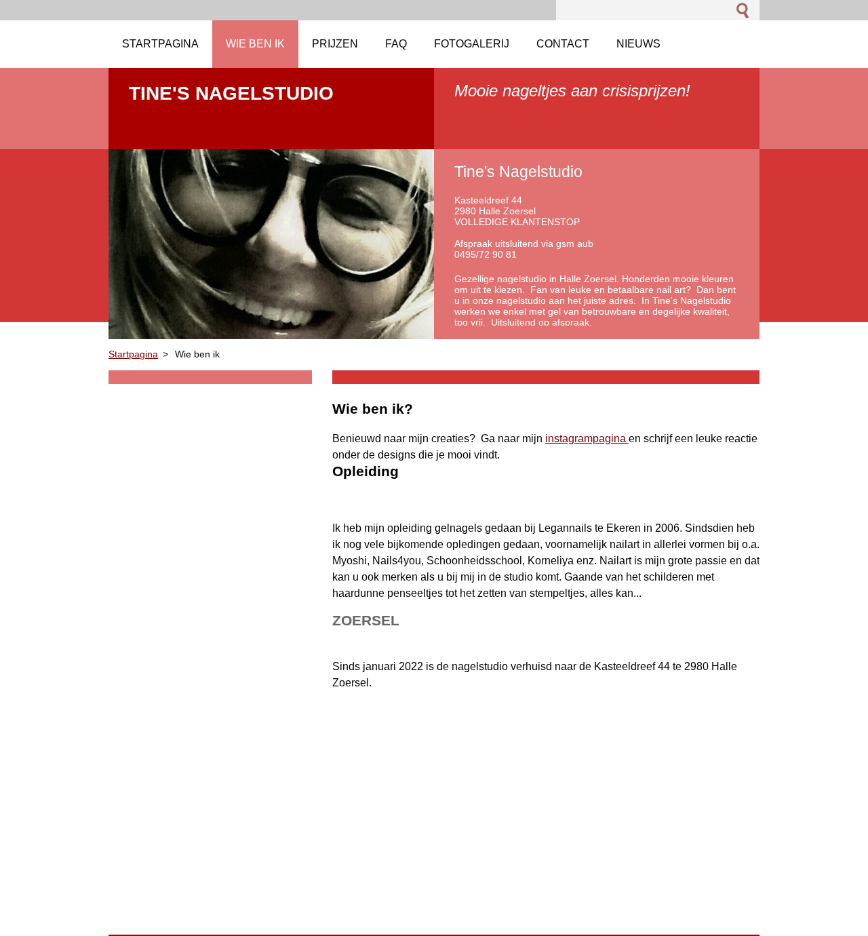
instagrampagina (587, 438)
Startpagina (133, 354)
